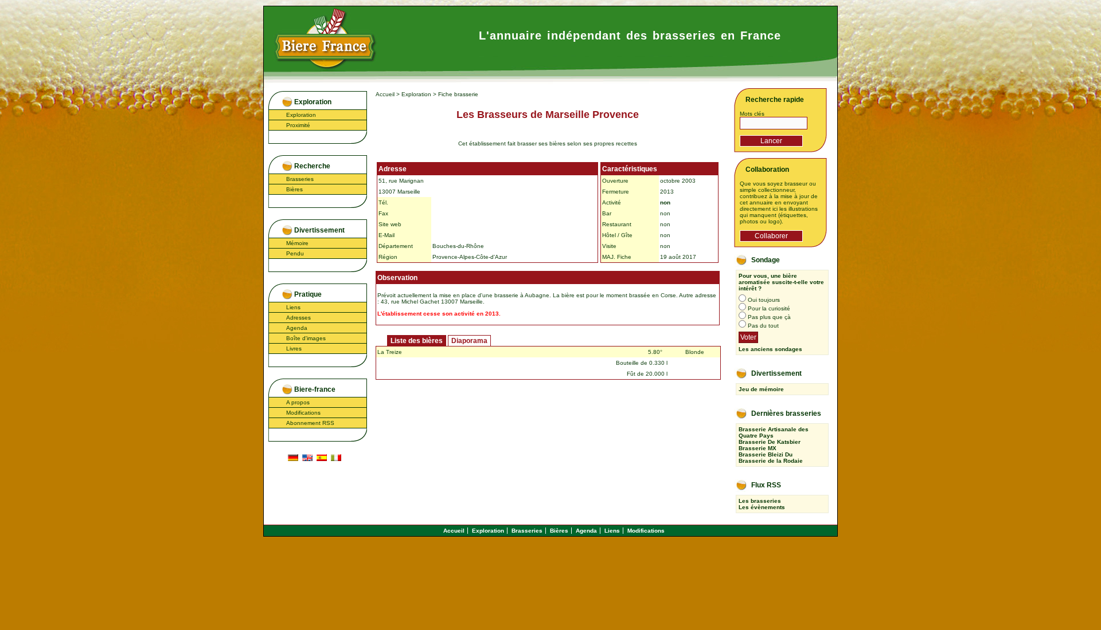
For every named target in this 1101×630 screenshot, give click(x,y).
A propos (298, 402)
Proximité (298, 125)
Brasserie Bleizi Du (765, 454)
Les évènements (762, 507)
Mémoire (297, 243)
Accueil (385, 94)
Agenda (296, 328)
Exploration (301, 115)
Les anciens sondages (770, 349)
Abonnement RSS (310, 423)
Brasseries (300, 179)
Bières (294, 189)
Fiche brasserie (458, 94)
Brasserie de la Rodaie (771, 461)
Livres (294, 348)
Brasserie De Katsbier (770, 442)
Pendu (295, 253)
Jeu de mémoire (761, 389)
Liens (293, 307)
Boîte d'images (306, 338)
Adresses (298, 317)
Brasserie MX (757, 448)
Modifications (303, 413)
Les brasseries (760, 501)
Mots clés (752, 114)
